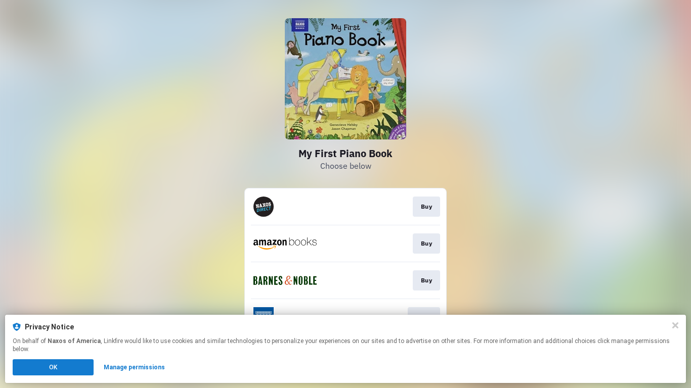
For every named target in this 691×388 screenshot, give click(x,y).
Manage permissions (134, 367)
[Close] (675, 325)
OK (53, 367)
